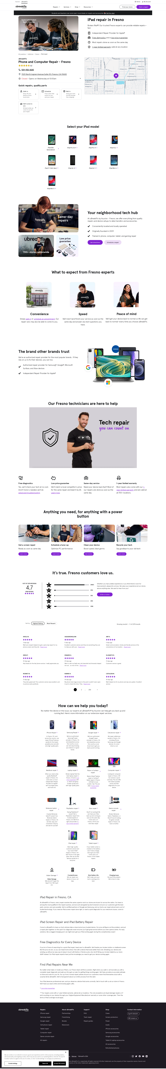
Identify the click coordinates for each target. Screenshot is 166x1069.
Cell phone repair (113, 733)
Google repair (92, 733)
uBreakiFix (24, 2)
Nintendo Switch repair (51, 809)
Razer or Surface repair (92, 771)
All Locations (22, 54)
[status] (41, 643)
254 (90, 690)
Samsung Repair (72, 732)
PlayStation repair (72, 808)
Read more (43, 647)
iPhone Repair (51, 733)
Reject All (45, 1063)
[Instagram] (133, 1056)
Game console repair (113, 809)
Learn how (55, 492)
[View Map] (116, 76)
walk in (28, 319)
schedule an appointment (44, 319)
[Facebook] (140, 1056)
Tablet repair (93, 843)
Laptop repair (72, 770)
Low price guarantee (48, 988)
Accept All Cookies (59, 1063)
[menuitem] (56, 6)
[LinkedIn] (147, 1056)
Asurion (17, 2)
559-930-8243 (28, 69)
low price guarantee (119, 37)
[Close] (66, 1052)
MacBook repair (51, 770)
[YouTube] (143, 1056)
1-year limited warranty (101, 47)
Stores (138, 2)
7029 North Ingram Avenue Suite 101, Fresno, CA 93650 (44, 74)
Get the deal (110, 13)
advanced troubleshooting (29, 492)
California (30, 54)
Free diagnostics (99, 37)
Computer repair (113, 770)
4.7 (31, 65)
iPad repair (72, 843)
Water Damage (51, 875)
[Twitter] (136, 1056)
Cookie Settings (12, 1063)
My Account (147, 2)
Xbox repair (93, 808)
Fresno (37, 54)
